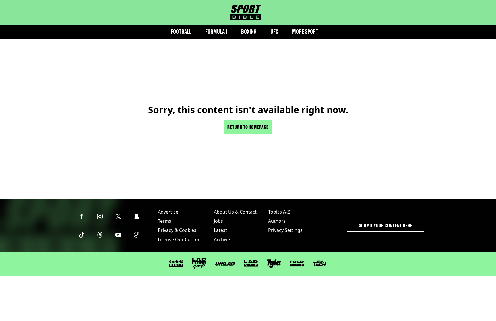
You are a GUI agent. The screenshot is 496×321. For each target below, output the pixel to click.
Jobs (218, 221)
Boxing (249, 31)
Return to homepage (248, 127)
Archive (222, 239)
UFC (274, 31)
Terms (164, 221)
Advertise (168, 212)
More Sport (305, 31)
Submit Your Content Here (385, 225)
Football (181, 31)
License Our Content (180, 239)
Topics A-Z (279, 212)
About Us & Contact (235, 212)
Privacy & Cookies (177, 230)
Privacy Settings (285, 230)
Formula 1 (216, 31)
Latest (220, 230)
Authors (277, 221)
